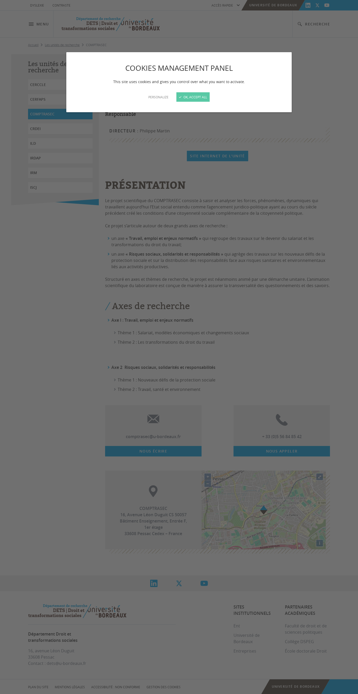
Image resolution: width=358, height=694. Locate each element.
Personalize (158, 97)
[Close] (179, 347)
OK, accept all (195, 97)
